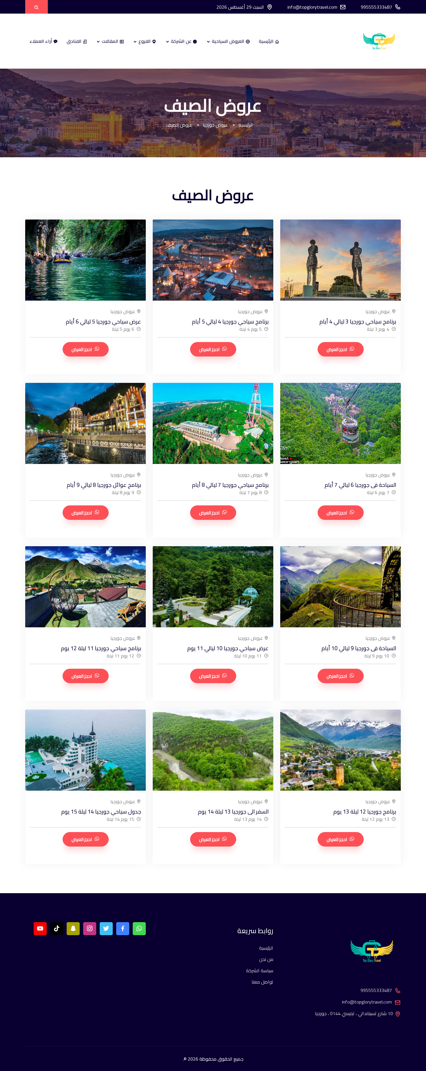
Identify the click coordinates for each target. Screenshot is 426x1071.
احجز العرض (337, 349)
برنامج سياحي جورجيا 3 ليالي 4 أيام (357, 321)
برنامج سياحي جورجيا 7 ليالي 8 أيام (230, 485)
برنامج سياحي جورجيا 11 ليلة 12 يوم (101, 648)
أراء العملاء (41, 41)
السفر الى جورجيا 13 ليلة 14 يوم (233, 811)
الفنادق (75, 41)
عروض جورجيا (216, 124)
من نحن (266, 959)
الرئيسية (267, 41)
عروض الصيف (179, 124)
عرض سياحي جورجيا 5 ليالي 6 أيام (103, 321)
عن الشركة (181, 41)
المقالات (110, 41)
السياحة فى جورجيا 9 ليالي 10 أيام (358, 648)
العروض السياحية (228, 41)
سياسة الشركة (259, 970)
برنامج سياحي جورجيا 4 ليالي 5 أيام (230, 321)
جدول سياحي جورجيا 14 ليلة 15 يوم (101, 811)
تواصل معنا (262, 981)
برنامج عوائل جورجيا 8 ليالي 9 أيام (104, 485)
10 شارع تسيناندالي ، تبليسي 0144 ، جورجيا (354, 1013)
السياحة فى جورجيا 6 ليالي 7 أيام (360, 485)
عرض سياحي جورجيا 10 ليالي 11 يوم (228, 648)
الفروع (144, 41)
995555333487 (376, 6)
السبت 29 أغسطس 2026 (240, 6)
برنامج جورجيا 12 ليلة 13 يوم (364, 811)
